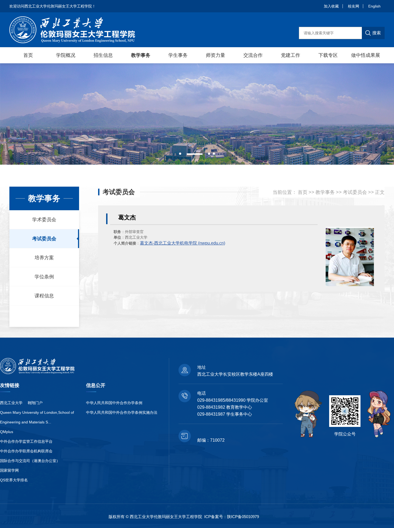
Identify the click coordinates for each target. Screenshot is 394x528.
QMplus (6, 432)
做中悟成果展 (365, 55)
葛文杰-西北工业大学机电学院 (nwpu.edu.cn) (182, 243)
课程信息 (44, 295)
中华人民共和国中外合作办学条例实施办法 (121, 412)
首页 (28, 55)
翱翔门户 (35, 403)
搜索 (376, 33)
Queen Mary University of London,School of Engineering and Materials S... (37, 417)
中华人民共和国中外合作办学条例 (114, 403)
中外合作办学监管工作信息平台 (26, 441)
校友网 (353, 6)
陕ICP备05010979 (243, 516)
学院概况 (65, 55)
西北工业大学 (11, 403)
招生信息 (103, 55)
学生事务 (178, 55)
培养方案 (44, 257)
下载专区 (328, 55)
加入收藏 (331, 6)
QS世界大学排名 (14, 480)
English (374, 6)
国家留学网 (9, 470)
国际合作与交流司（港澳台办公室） (30, 461)
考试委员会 (44, 238)
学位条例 (44, 276)
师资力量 (215, 55)
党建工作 (290, 55)
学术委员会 (44, 219)
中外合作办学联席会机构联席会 (26, 451)
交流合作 (253, 55)
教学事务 (140, 55)
